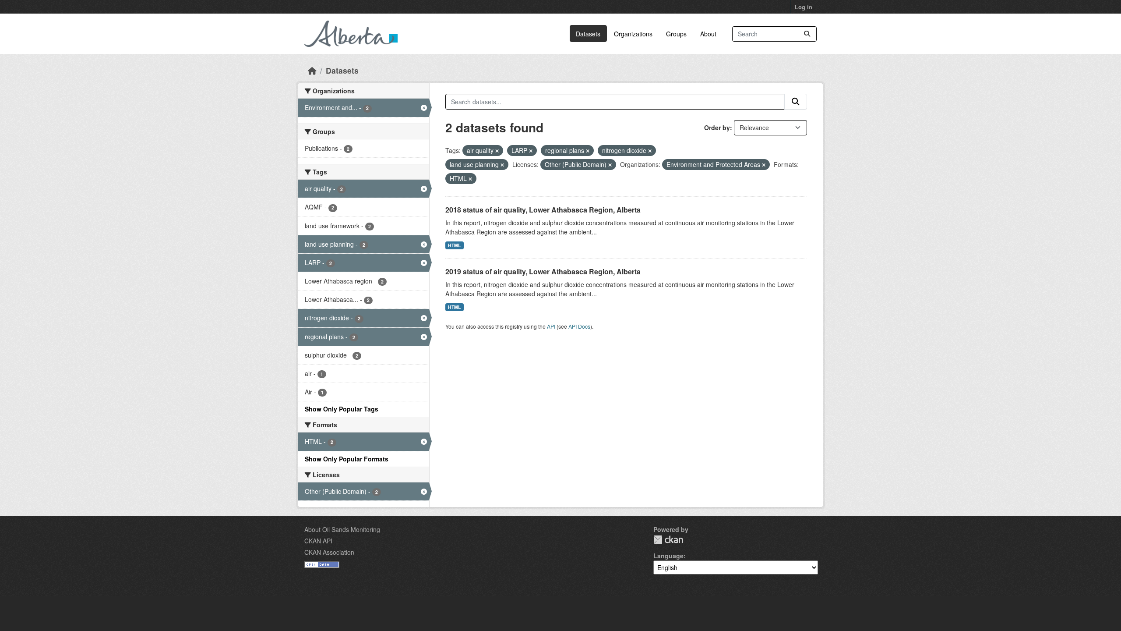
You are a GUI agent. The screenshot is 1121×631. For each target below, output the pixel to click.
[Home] (312, 70)
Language (668, 555)
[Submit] (807, 34)
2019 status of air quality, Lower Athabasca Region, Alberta (543, 271)
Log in (803, 7)
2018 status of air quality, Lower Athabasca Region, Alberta (543, 210)
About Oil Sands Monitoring (342, 529)
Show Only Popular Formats (346, 458)
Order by (717, 127)
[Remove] (497, 150)
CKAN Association (329, 552)
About (708, 33)
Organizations (633, 33)
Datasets (588, 33)
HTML (454, 245)
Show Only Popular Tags (341, 408)
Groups (676, 33)
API (551, 326)
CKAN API (318, 540)
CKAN (668, 539)
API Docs (579, 326)
